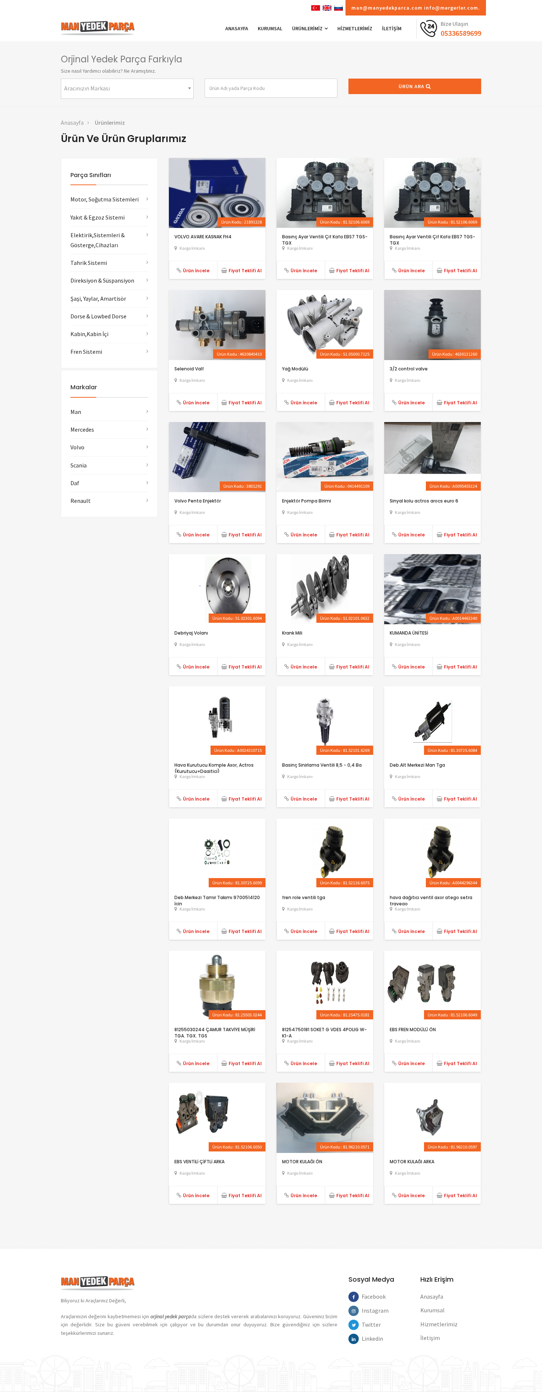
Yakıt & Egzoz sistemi (97, 217)
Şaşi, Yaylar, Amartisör (98, 298)
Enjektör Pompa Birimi (306, 501)
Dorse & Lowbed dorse (98, 316)
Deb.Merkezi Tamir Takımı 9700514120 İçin (217, 900)
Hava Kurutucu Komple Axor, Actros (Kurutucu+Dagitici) (214, 768)
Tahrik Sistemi (88, 262)
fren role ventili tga (303, 897)
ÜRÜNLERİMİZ (308, 28)
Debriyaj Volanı (191, 633)
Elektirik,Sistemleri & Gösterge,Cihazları (97, 240)
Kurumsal (270, 28)
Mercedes (82, 429)
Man (75, 411)
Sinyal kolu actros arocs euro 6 (424, 501)
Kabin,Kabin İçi (89, 334)
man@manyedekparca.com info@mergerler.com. (415, 7)
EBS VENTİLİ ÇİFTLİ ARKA (199, 1161)
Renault (80, 500)
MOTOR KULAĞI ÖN (302, 1161)
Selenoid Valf (189, 369)
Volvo (77, 447)
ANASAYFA (236, 28)
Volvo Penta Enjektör (197, 501)
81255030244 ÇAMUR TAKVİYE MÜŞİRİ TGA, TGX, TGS (214, 1032)
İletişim (430, 1337)
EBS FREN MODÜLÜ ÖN (413, 1029)
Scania (78, 465)
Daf (74, 483)
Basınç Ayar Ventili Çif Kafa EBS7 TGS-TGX (325, 240)
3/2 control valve (409, 369)
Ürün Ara (412, 86)
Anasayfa (72, 122)
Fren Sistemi (86, 351)
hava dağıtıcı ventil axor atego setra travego (431, 900)
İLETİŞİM (392, 28)
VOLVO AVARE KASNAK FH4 (203, 237)
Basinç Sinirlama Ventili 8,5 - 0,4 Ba (322, 765)
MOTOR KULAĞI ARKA (412, 1161)
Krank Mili (292, 633)
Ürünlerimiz (110, 122)
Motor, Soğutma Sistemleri (104, 199)
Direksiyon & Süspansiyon (102, 280)
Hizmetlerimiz (354, 28)
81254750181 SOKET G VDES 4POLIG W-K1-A (324, 1032)
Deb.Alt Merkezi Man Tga (417, 765)
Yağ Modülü (295, 369)
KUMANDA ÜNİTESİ (409, 633)
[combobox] (127, 89)
